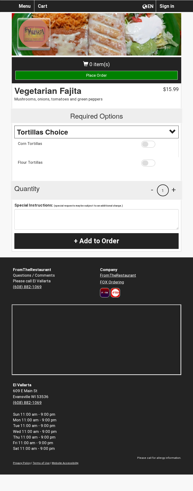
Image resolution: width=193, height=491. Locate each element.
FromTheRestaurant (118, 275)
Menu (25, 6)
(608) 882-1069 (27, 286)
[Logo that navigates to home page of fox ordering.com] (114, 292)
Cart (42, 6)
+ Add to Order (96, 241)
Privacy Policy (22, 463)
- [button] (152, 189)
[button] (158, 144)
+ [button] (174, 189)
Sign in (167, 6)
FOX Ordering (112, 282)
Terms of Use (41, 463)
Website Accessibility (65, 463)
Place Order (96, 75)
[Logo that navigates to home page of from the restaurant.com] (104, 292)
